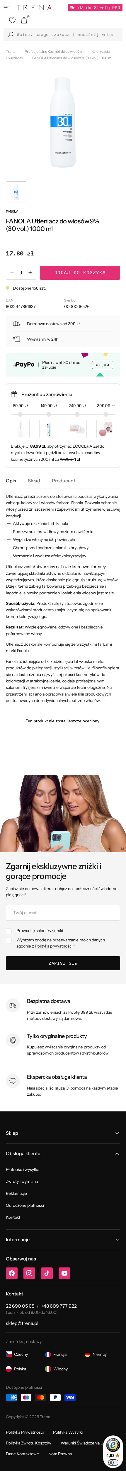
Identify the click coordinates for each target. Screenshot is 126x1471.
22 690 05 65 (20, 1306)
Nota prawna (60, 1453)
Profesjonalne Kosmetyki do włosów (53, 51)
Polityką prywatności (53, 946)
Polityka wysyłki (68, 1432)
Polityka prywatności (25, 1432)
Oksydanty (14, 58)
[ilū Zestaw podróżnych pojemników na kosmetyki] (77, 429)
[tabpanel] (63, 598)
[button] (6, 7)
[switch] (113, 1462)
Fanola (12, 211)
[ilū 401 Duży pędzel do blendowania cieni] (48, 429)
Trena (10, 51)
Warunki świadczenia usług (86, 1443)
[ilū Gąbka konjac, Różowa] (105, 429)
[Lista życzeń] (12, 20)
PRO (95, 7)
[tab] (11, 480)
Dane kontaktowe (22, 1453)
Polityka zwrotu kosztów (28, 1443)
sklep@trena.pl (22, 1323)
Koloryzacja (100, 51)
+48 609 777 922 (59, 1306)
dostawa (54, 323)
